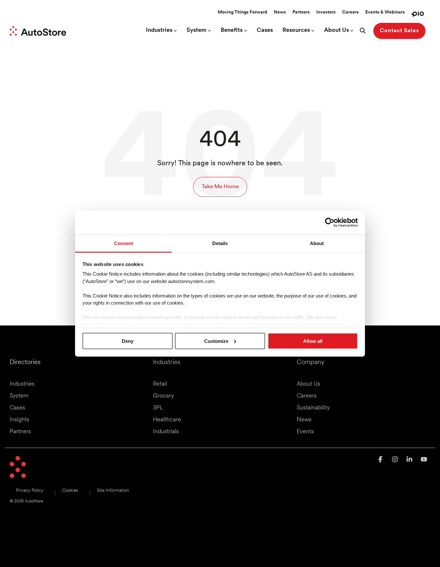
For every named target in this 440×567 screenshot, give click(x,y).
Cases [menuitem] (17, 408)
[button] (381, 460)
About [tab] (317, 243)
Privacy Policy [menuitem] (29, 490)
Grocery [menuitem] (163, 396)
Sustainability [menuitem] (313, 408)
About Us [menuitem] (308, 384)
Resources (296, 30)
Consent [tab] (123, 243)
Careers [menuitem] (307, 396)
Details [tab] (220, 243)
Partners (301, 12)
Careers (350, 12)
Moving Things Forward (242, 12)
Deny (127, 340)
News (280, 12)
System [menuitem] (19, 396)
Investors (326, 12)
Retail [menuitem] (160, 384)
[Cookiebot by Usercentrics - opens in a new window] (329, 222)
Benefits (232, 30)
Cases (265, 30)
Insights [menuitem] (19, 420)
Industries (159, 30)
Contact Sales (399, 30)
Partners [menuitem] (20, 432)
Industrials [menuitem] (166, 432)
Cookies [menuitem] (70, 490)
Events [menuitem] (305, 432)
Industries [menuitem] (22, 384)
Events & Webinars (385, 12)
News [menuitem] (304, 420)
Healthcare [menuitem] (167, 420)
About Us (336, 30)
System (196, 30)
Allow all (312, 340)
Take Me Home (220, 186)
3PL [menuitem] (158, 408)
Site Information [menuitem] (113, 490)
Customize (216, 340)
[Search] (363, 31)
